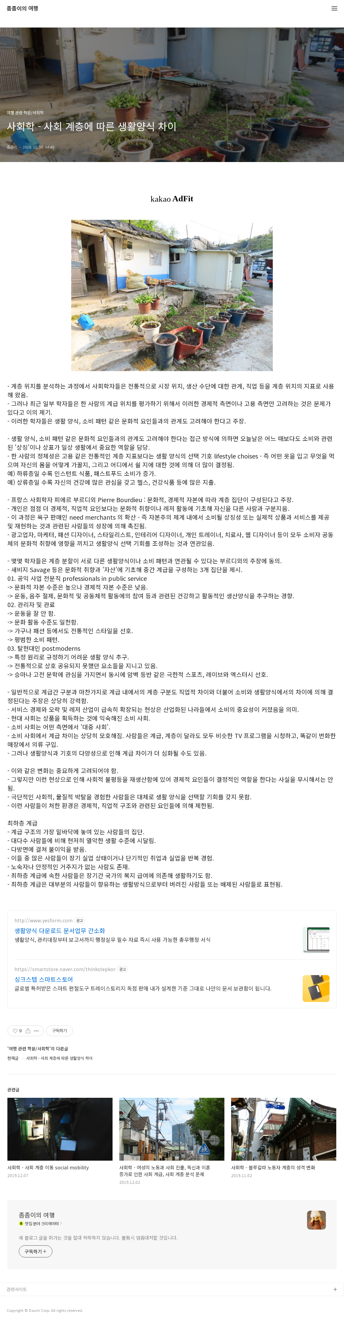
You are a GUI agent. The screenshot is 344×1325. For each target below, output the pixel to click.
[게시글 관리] (36, 1031)
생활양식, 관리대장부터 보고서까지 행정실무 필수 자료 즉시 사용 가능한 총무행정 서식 (112, 939)
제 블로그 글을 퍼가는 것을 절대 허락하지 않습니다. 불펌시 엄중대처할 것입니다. (98, 1237)
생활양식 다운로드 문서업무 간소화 (59, 930)
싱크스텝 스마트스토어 (43, 979)
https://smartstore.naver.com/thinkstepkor (65, 969)
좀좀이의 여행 (22, 8)
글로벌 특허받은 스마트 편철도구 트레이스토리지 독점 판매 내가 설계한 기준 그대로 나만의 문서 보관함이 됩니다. (142, 988)
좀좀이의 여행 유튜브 (26, 1300)
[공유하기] (28, 1031)
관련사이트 (17, 1289)
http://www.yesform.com (43, 920)
